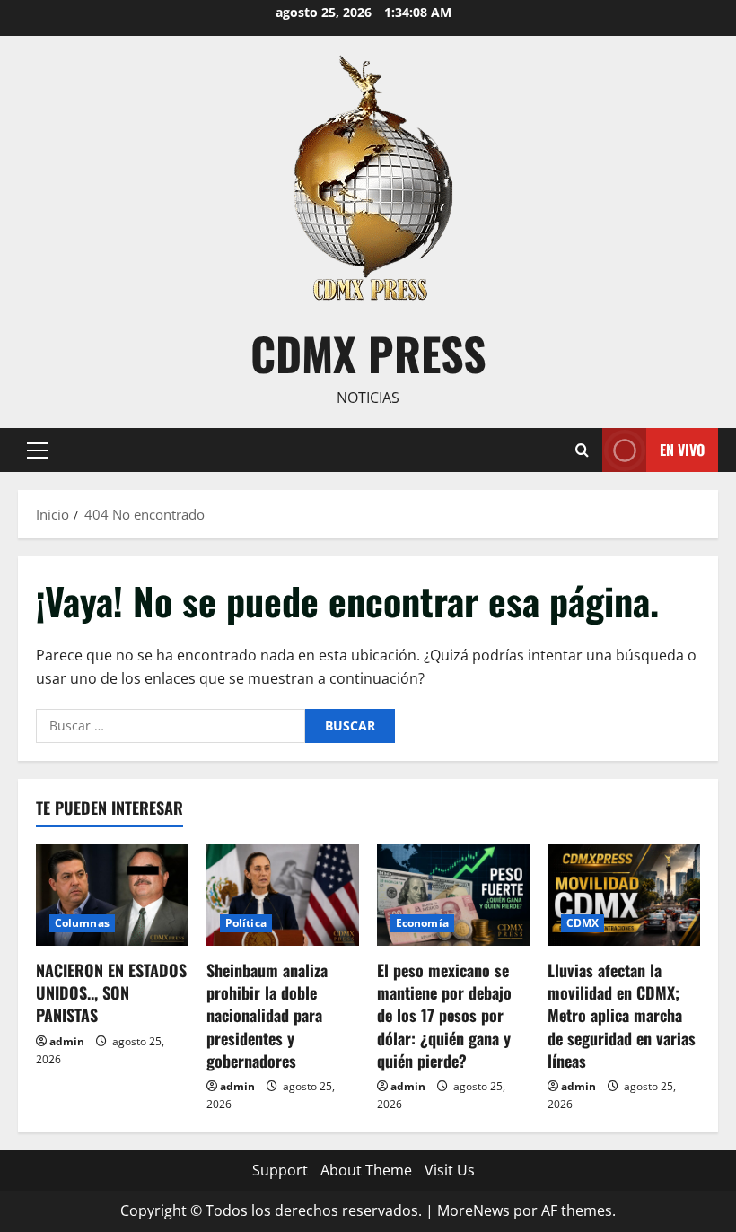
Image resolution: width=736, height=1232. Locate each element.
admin (66, 1041)
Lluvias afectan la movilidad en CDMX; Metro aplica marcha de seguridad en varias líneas (622, 1015)
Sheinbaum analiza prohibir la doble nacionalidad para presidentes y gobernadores (267, 1015)
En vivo (682, 448)
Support (280, 1170)
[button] (37, 449)
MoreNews (473, 1210)
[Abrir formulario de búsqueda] (582, 450)
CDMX (582, 923)
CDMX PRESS (368, 352)
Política (246, 923)
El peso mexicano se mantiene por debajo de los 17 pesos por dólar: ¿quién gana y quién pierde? (444, 1015)
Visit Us (450, 1170)
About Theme (366, 1170)
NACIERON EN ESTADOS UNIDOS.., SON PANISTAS (111, 992)
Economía (422, 923)
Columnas (82, 923)
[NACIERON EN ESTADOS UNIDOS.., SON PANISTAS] (112, 895)
